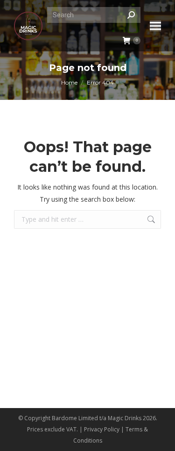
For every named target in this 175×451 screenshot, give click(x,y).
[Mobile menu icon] (155, 26)
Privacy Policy (101, 429)
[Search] (131, 15)
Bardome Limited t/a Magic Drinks (96, 418)
